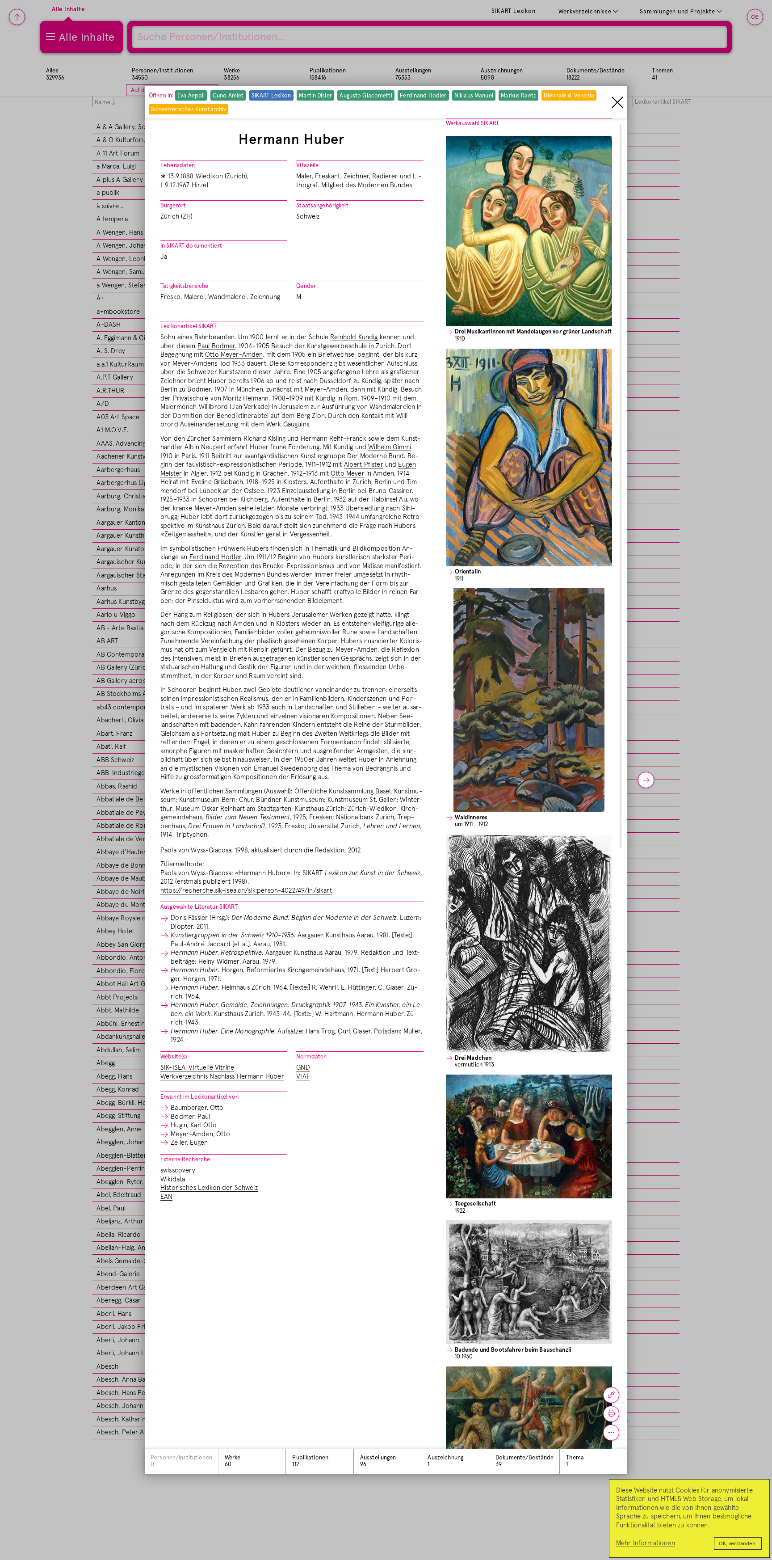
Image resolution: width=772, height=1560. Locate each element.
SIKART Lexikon (271, 96)
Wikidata (172, 1179)
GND (303, 1067)
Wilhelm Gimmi (389, 447)
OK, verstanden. (738, 1544)
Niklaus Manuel (473, 96)
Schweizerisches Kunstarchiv (189, 109)
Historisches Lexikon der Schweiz (209, 1188)
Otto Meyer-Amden (234, 354)
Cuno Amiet (228, 96)
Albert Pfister (363, 464)
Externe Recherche (185, 1160)
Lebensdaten (177, 166)
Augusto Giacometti (366, 96)
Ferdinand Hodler (423, 96)
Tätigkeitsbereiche (184, 286)
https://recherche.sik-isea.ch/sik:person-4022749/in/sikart (246, 890)
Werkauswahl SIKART (472, 123)
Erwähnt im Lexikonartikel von (199, 1097)
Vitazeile (307, 166)
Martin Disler (315, 96)
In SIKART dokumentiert (191, 246)
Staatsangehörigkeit (322, 206)
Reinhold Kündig (354, 337)
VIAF (303, 1076)
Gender (306, 286)
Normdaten (311, 1057)
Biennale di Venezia (569, 96)
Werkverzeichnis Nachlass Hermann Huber (222, 1076)
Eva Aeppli (191, 96)
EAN (166, 1196)
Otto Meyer (348, 473)
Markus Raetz (518, 96)
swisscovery (178, 1170)
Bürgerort (173, 206)
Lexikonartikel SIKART (188, 326)
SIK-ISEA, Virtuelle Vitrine (197, 1067)
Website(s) (173, 1057)
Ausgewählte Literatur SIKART (199, 907)
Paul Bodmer (216, 346)
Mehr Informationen (645, 1543)
